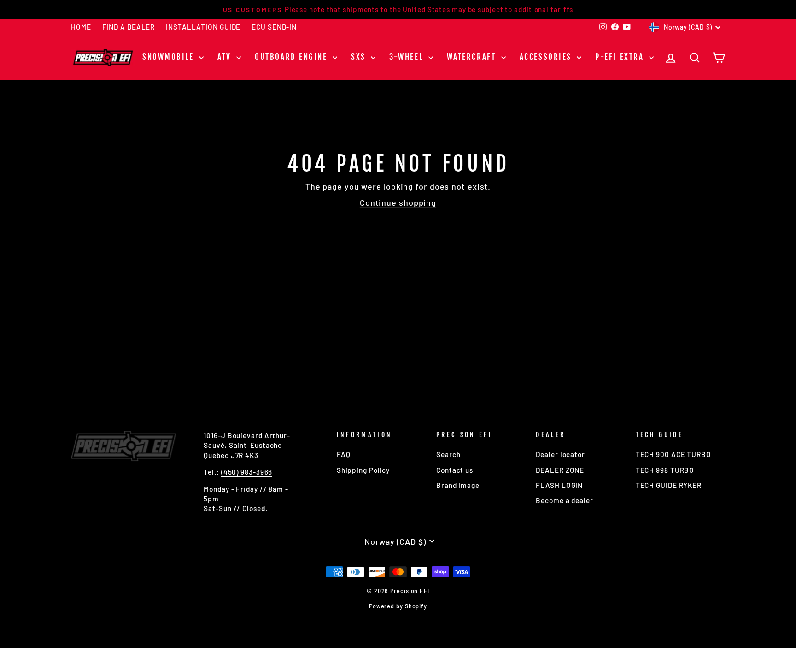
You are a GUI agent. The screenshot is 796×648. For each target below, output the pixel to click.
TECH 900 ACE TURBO (673, 454)
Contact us (454, 470)
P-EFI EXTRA (621, 57)
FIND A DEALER (128, 27)
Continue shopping (398, 202)
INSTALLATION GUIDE (203, 27)
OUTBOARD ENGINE (292, 57)
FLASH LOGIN (559, 485)
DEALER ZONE (560, 470)
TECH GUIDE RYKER (669, 485)
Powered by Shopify (398, 606)
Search (448, 454)
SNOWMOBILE (169, 57)
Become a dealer (564, 500)
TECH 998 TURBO (665, 470)
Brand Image (458, 485)
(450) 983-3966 (247, 472)
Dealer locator (560, 454)
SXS (360, 57)
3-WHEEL (407, 57)
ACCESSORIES (547, 57)
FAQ (344, 454)
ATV (225, 57)
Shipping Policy (363, 470)
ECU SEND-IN (274, 27)
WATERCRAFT (473, 57)
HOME (81, 27)
